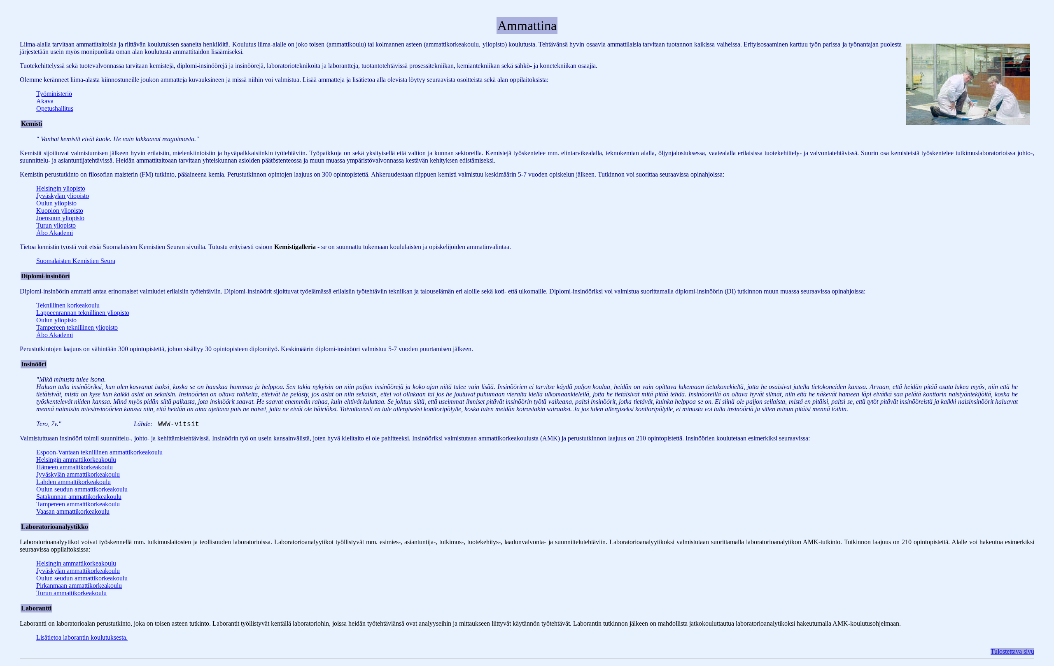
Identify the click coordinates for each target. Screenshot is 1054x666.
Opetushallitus (54, 108)
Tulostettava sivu (1012, 651)
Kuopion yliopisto (59, 210)
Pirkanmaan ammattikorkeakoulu (79, 585)
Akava (45, 101)
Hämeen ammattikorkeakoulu (74, 466)
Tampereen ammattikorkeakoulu (78, 504)
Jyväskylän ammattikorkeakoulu (78, 474)
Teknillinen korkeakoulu (68, 305)
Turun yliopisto (56, 225)
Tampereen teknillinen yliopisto (77, 327)
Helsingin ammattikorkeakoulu (76, 459)
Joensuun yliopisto (60, 217)
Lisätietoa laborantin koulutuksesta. (82, 637)
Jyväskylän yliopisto (62, 195)
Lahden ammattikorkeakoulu (73, 481)
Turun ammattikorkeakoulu (71, 592)
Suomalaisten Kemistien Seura (75, 260)
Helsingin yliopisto (60, 188)
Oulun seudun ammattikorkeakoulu (82, 489)
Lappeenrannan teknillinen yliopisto (82, 312)
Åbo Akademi (54, 232)
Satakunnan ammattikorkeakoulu (78, 496)
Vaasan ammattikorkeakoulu (73, 511)
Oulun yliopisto (56, 203)
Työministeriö (54, 93)
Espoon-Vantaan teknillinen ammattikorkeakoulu (99, 452)
